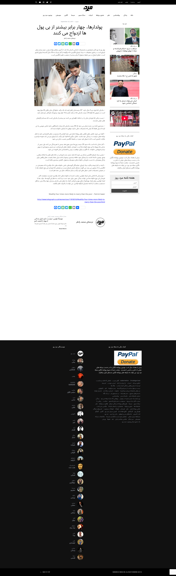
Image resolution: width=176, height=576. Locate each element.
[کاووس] (79, 414)
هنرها (108, 419)
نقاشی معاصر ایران (121, 419)
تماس (126, 2)
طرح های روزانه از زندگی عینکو (118, 403)
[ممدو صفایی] (79, 504)
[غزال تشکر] (79, 436)
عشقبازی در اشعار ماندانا (115, 406)
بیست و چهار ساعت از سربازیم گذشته (128, 388)
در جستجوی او (115, 393)
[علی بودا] (79, 534)
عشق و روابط (128, 406)
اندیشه (104, 383)
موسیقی (137, 419)
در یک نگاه (133, 46)
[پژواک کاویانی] (79, 451)
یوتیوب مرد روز (126, 421)
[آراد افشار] (79, 429)
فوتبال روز (137, 411)
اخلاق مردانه (136, 383)
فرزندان (122, 408)
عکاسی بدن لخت (102, 406)
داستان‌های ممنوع (135, 393)
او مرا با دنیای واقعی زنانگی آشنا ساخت (128, 385)
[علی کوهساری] (79, 542)
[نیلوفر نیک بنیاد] (79, 527)
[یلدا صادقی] (79, 512)
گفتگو (97, 411)
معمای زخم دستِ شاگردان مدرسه (116, 416)
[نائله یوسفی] (79, 497)
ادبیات (129, 383)
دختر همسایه (124, 393)
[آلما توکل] (79, 519)
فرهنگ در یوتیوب (109, 408)
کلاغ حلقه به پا (122, 411)
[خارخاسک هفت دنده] (79, 467)
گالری (101, 411)
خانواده (77, 21)
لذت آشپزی (136, 414)
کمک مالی (120, 2)
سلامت (105, 401)
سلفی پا (98, 401)
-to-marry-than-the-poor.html (95, 201)
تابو (106, 388)
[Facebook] (55, 44)
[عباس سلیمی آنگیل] (79, 391)
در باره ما (133, 2)
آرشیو (139, 2)
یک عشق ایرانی (135, 421)
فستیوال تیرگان (97, 408)
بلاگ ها (113, 385)
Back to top (46, 572)
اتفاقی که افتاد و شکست (103, 380)
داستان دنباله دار (108, 390)
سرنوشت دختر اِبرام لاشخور (117, 401)
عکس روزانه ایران (135, 408)
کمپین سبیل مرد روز (111, 411)
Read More (62, 228)
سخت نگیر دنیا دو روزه (133, 401)
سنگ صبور (137, 403)
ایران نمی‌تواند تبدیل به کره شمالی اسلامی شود (127, 102)
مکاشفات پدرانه (100, 416)
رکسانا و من (123, 396)
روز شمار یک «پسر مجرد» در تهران (130, 398)
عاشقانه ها (137, 406)
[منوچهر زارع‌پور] (79, 459)
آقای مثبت (115, 380)
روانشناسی (115, 396)
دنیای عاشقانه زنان (134, 396)
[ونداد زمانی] (79, 361)
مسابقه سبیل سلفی (134, 416)
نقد (113, 419)
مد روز (106, 414)
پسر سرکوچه (112, 388)
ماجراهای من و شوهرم (125, 414)
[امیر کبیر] (79, 421)
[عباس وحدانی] (79, 549)
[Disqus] (69, 261)
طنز (96, 403)
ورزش (104, 419)
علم (127, 408)
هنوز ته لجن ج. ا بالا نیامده (127, 76)
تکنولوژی (100, 388)
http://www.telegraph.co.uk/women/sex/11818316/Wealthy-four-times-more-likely (69, 199)
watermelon (124, 380)
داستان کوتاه (98, 390)
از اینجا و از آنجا (121, 383)
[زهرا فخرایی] (79, 474)
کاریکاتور (130, 411)
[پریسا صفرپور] (79, 489)
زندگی (135, 73)
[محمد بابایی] (79, 406)
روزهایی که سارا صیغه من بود (109, 398)
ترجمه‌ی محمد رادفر (69, 38)
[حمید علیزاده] (79, 444)
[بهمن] (79, 376)
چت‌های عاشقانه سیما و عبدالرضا (130, 390)
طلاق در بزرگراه (103, 403)
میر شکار (131, 419)
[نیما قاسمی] (79, 557)
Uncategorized (135, 380)
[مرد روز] (79, 354)
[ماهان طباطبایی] (79, 369)
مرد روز (73, 354)
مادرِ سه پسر (113, 414)
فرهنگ (117, 408)
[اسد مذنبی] (79, 399)
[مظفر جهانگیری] (79, 482)
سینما (130, 403)
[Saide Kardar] (79, 384)
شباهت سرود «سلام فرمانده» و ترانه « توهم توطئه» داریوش (125, 50)
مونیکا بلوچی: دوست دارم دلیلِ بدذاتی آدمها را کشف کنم (48, 220)
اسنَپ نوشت (111, 383)
